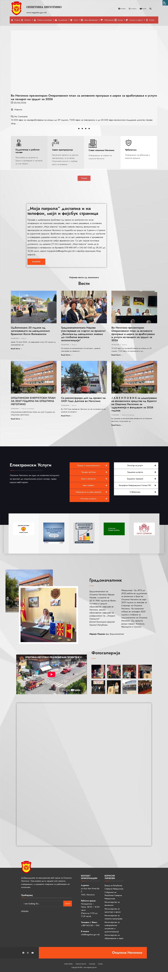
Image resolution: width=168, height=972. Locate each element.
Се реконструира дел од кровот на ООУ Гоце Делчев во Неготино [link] (83, 399)
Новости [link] (18, 109)
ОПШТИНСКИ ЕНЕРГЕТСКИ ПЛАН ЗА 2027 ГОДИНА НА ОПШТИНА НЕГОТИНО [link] (33, 401)
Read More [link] (23, 348)
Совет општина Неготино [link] (101, 150)
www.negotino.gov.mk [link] (37, 12)
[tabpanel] (84, 77)
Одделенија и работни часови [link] (27, 151)
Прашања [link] (92, 964)
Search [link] (67, 903)
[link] (165, 2)
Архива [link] (100, 964)
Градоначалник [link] (81, 964)
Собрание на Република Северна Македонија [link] (113, 895)
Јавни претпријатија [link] (62, 149)
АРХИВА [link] (24, 911)
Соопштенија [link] (30, 409)
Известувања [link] (68, 964)
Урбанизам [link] (131, 149)
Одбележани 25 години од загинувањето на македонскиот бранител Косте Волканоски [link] (30, 331)
